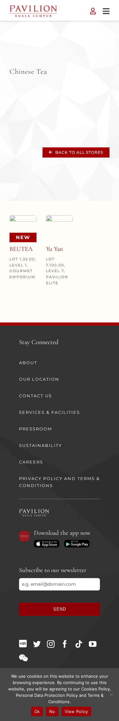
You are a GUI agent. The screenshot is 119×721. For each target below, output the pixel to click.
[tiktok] (79, 644)
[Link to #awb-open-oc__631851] (106, 11)
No (52, 711)
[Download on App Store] (46, 542)
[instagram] (51, 644)
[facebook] (65, 644)
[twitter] (37, 644)
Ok (37, 711)
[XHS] (23, 643)
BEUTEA (21, 249)
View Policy (76, 711)
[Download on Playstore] (76, 542)
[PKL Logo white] (34, 511)
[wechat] (23, 658)
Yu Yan (54, 249)
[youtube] (92, 644)
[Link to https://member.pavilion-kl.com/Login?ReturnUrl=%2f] (93, 11)
